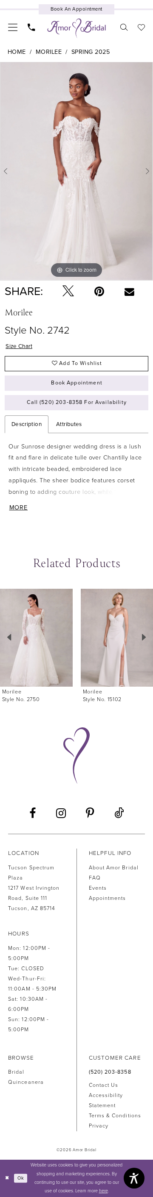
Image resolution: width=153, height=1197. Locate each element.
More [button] (18, 507)
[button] (13, 27)
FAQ (95, 878)
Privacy (98, 1126)
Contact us (104, 1085)
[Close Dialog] (7, 1178)
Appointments (107, 898)
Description (26, 424)
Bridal (16, 1072)
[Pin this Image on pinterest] (99, 291)
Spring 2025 (90, 52)
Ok (20, 1178)
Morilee (49, 52)
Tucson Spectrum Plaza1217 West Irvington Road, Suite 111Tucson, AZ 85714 (34, 888)
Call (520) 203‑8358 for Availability (76, 402)
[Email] (129, 292)
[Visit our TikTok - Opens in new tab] (119, 813)
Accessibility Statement (106, 1100)
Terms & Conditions (115, 1116)
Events (98, 888)
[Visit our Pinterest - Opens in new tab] (90, 813)
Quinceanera (26, 1082)
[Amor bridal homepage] (76, 28)
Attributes (69, 424)
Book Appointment (76, 383)
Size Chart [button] (19, 346)
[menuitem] (13, 27)
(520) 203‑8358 (110, 1072)
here (103, 1191)
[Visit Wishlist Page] (141, 27)
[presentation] (36, 638)
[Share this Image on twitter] (68, 292)
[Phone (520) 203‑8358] (31, 27)
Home (17, 52)
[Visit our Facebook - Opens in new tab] (32, 813)
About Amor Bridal (114, 868)
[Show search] (124, 27)
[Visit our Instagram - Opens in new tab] (61, 813)
